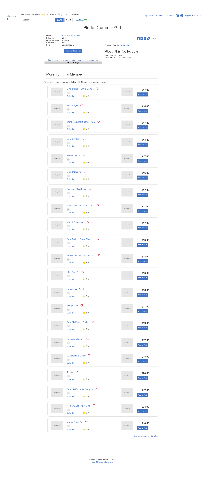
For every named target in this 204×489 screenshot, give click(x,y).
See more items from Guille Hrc (146, 436)
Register (197, 15)
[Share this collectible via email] (145, 38)
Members (75, 14)
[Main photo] (73, 60)
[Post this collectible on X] (141, 38)
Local (66, 14)
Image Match (80, 20)
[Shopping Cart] (177, 15)
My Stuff (148, 15)
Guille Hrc (124, 45)
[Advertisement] (102, 6)
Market (45, 14)
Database (25, 14)
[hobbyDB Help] (181, 15)
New (58, 20)
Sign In (188, 15)
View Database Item (73, 51)
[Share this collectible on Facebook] (138, 38)
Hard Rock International (71, 35)
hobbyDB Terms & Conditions (102, 462)
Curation (169, 15)
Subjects (36, 14)
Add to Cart (142, 94)
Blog (60, 14)
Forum (53, 14)
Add (67, 20)
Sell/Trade (159, 15)
